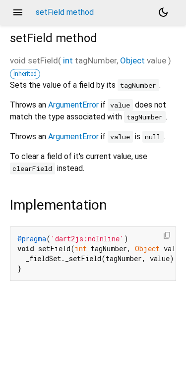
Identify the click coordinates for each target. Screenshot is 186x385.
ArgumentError (73, 105)
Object (132, 60)
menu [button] (18, 12)
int (68, 60)
